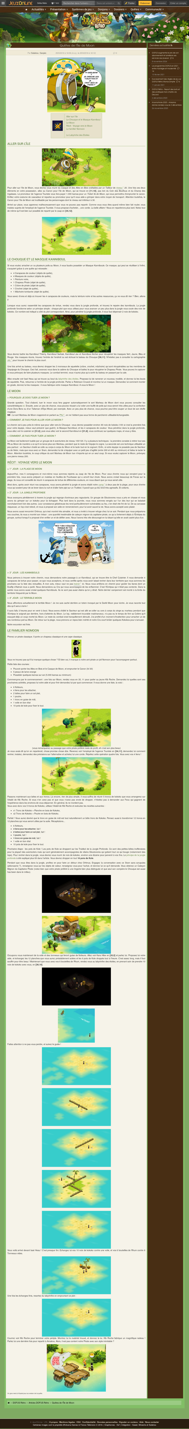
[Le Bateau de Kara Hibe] (76, 935)
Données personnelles (107, 1422)
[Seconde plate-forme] (76, 1107)
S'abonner (145, 3)
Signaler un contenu (128, 1422)
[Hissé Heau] (76, 1275)
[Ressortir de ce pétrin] (76, 1318)
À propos (53, 1422)
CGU (78, 1422)
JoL (9, 360)
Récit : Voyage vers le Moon (79, 125)
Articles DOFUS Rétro (39, 1402)
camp (101, 484)
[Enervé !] (76, 236)
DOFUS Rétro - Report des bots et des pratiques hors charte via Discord (166, 92)
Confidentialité (89, 1422)
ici (24, 405)
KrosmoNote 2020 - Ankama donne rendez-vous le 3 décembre (167, 103)
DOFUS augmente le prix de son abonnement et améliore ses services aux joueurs (165, 55)
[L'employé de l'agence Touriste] (76, 776)
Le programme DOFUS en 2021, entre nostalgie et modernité (165, 67)
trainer (77, 583)
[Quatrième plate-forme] (76, 1189)
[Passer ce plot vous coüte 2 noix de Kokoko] (76, 334)
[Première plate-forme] (76, 1066)
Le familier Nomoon (75, 128)
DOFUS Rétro (19, 1402)
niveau (119, 187)
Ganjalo (43, 53)
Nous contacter (152, 1422)
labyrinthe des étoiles (68, 378)
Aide (141, 1422)
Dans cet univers (105, 3)
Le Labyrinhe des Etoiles (77, 134)
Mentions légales (67, 1422)
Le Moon (70, 122)
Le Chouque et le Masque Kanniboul (83, 119)
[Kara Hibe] (76, 986)
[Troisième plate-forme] (76, 1148)
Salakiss (35, 53)
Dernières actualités (160, 45)
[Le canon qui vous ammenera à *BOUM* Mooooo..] (76, 167)
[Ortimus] (76, 894)
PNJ (61, 414)
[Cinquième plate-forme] (76, 1230)
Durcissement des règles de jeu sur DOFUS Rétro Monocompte (166, 80)
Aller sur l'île (72, 116)
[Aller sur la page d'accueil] (9, 1402)
